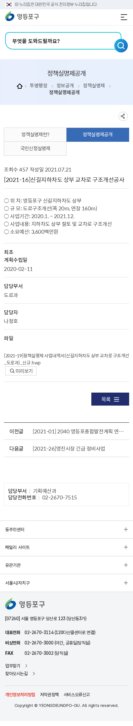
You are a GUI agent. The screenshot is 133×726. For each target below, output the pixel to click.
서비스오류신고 (77, 694)
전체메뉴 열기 (124, 17)
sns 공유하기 (123, 116)
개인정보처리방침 (20, 694)
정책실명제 (94, 85)
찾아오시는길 (16, 673)
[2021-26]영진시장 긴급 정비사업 (69, 448)
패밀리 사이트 (17, 547)
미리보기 (24, 370)
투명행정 (38, 85)
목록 (106, 399)
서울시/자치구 (17, 583)
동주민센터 (15, 529)
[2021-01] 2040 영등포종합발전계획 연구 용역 (79, 431)
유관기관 (13, 565)
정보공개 (65, 85)
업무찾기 (12, 665)
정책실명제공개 (64, 92)
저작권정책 (49, 694)
